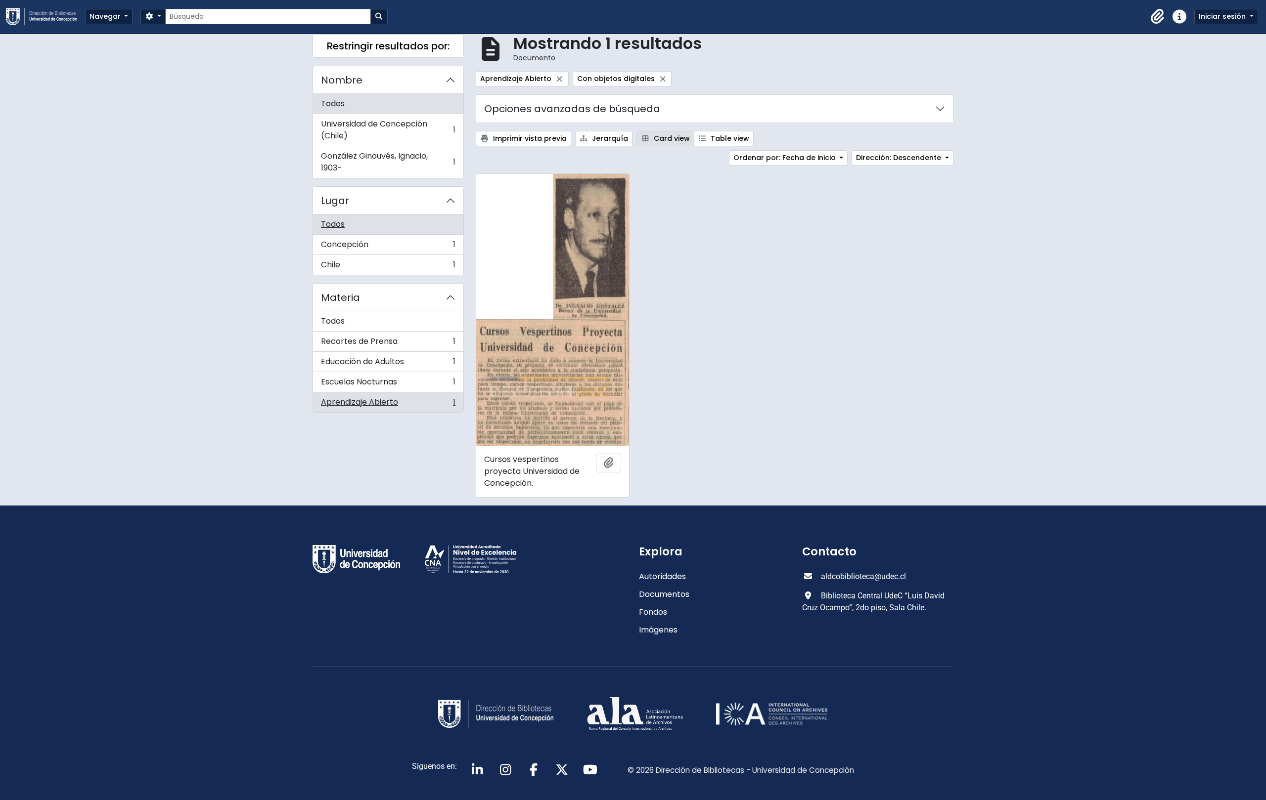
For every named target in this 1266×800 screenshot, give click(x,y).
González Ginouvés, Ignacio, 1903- (387, 161)
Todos (333, 103)
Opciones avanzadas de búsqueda (572, 109)
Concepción (387, 247)
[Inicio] (45, 16)
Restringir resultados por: (388, 46)
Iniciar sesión (1223, 16)
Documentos (664, 594)
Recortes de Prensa (387, 344)
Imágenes (658, 629)
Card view (671, 138)
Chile (387, 267)
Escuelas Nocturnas (387, 384)
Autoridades (662, 576)
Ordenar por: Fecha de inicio (785, 158)
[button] (1158, 17)
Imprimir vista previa (529, 138)
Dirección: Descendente (899, 158)
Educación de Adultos (387, 364)
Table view (729, 138)
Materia (340, 297)
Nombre (341, 80)
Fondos (653, 612)
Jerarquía (609, 138)
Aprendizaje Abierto (387, 404)
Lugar (335, 201)
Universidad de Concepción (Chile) (387, 129)
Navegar (106, 16)
